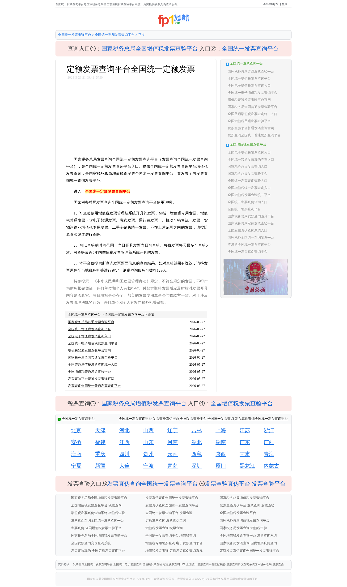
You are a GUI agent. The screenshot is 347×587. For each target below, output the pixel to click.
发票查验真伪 (81, 551)
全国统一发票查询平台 (74, 35)
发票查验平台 (269, 484)
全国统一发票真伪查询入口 (247, 202)
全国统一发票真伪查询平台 (247, 251)
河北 (124, 430)
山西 (148, 430)
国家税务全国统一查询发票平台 (251, 237)
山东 (148, 442)
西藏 (196, 454)
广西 (269, 442)
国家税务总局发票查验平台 (247, 174)
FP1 (183, 564)
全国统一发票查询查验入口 (247, 181)
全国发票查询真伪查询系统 (91, 543)
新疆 (100, 466)
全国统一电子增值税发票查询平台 (93, 343)
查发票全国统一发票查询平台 (249, 244)
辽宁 (172, 430)
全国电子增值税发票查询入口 (89, 336)
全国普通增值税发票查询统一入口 (93, 364)
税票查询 (115, 505)
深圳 (196, 466)
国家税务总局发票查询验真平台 (251, 216)
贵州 (148, 454)
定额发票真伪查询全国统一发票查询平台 (249, 551)
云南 (172, 454)
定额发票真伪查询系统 (186, 551)
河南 (172, 442)
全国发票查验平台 (193, 418)
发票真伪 (77, 528)
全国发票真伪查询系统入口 (247, 230)
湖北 (196, 442)
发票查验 (268, 505)
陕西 (221, 454)
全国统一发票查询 (220, 418)
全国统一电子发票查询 (127, 564)
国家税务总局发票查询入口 (247, 166)
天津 (100, 430)
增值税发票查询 (157, 528)
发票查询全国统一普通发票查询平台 (94, 386)
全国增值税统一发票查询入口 (249, 188)
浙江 (269, 430)
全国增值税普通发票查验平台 (89, 371)
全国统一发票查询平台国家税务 (206, 564)
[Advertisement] (135, 116)
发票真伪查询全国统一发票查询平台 (261, 418)
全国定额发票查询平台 (108, 551)
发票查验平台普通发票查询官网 (91, 379)
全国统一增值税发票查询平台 (89, 329)
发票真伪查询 (176, 520)
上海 (221, 430)
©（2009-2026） (143, 579)
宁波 (148, 466)
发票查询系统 (267, 535)
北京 (76, 430)
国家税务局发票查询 (235, 528)
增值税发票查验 (152, 564)
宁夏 (76, 466)
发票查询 (253, 505)
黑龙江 (247, 466)
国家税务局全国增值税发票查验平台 (110, 579)
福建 (100, 442)
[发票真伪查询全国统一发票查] (256, 294)
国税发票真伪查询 (263, 543)
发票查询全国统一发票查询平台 (93, 564)
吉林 (196, 430)
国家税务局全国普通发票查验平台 (93, 357)
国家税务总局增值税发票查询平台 (144, 403)
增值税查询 (187, 535)
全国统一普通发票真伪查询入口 (251, 159)
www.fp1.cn (202, 579)
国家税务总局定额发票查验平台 (251, 223)
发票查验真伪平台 (166, 418)
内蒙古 (271, 466)
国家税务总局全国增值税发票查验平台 (150, 49)
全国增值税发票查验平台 (242, 403)
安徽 (76, 442)
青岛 (172, 466)
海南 (76, 454)
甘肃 (245, 454)
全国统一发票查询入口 (180, 579)
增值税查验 (116, 513)
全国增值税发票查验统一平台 (249, 195)
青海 (269, 454)
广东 (245, 442)
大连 (124, 466)
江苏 (245, 430)
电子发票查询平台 (189, 543)
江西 (124, 442)
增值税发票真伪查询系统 (89, 513)
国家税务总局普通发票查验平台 (91, 322)
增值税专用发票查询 (160, 543)
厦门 (221, 466)
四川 (124, 454)
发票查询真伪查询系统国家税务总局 (249, 564)
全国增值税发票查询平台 (238, 535)
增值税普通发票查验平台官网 (89, 350)
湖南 (221, 442)
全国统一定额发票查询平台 (115, 35)
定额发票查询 (155, 520)
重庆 (100, 454)
